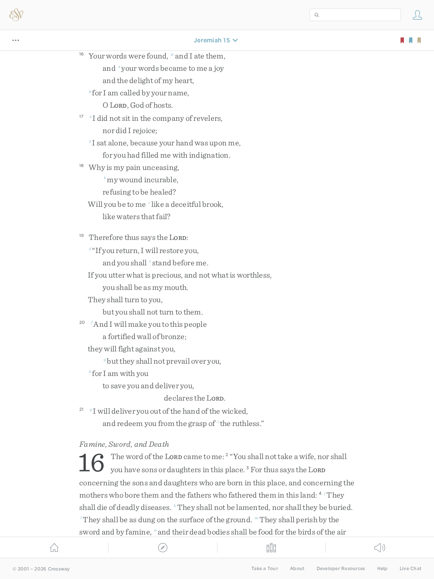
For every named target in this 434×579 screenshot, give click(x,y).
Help (382, 568)
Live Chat (410, 568)
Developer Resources (341, 568)
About (297, 568)
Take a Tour (264, 568)
